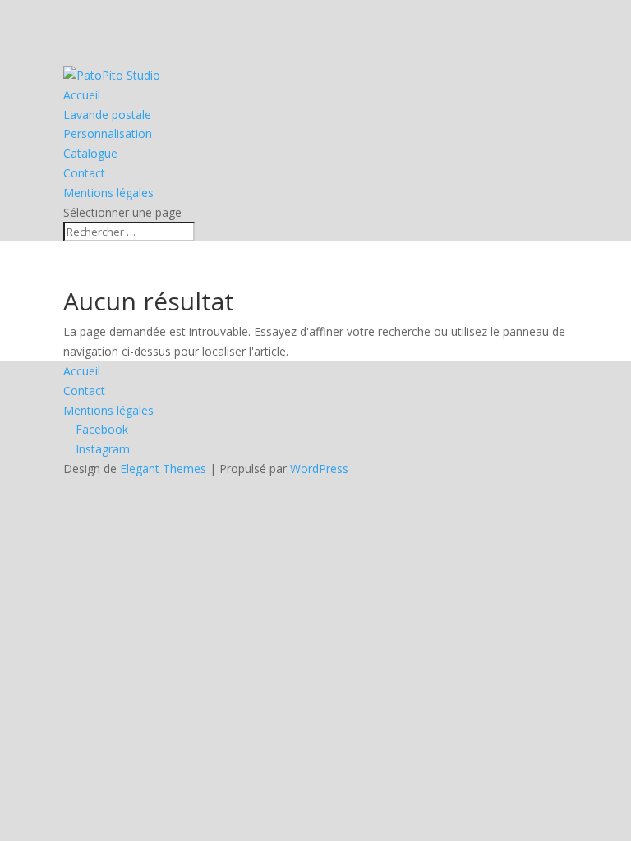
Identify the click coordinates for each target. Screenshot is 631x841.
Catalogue (90, 153)
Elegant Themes (163, 468)
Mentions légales (108, 192)
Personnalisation (107, 133)
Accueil (81, 95)
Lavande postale (107, 114)
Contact (84, 173)
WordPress (319, 468)
